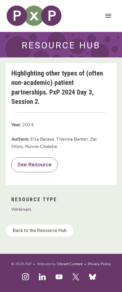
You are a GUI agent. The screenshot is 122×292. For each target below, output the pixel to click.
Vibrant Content (70, 264)
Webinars (21, 209)
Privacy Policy (99, 264)
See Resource (34, 164)
